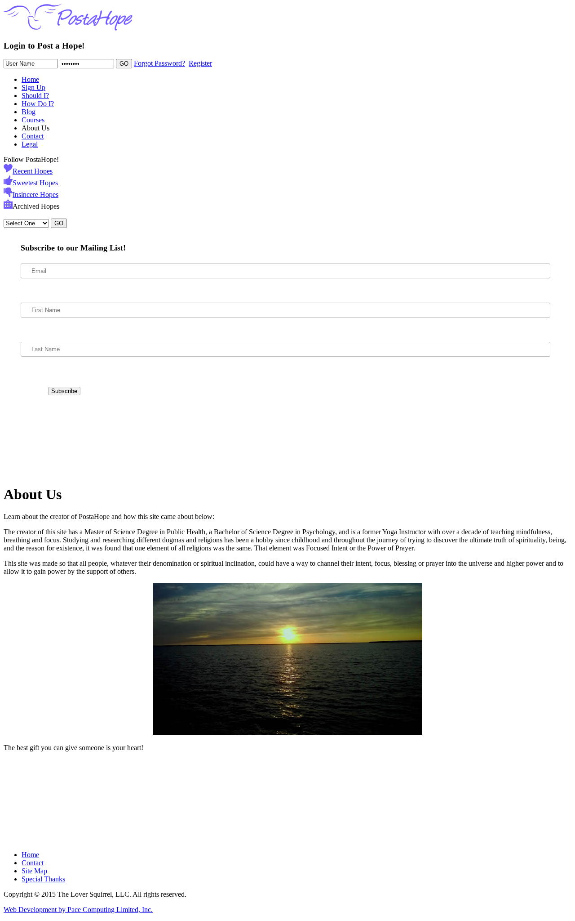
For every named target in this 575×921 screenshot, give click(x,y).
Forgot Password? (159, 63)
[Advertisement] (44, 439)
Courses (33, 120)
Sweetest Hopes (35, 183)
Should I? (35, 95)
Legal (30, 144)
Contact (33, 136)
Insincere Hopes (35, 194)
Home (30, 79)
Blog (28, 112)
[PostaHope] (68, 28)
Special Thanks (43, 879)
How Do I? (38, 103)
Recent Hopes (33, 171)
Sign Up (33, 87)
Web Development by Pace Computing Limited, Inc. (78, 909)
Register (200, 63)
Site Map (34, 871)
